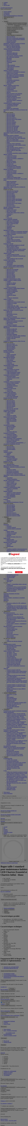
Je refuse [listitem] (10, 572)
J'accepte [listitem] (19, 572)
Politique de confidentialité (14, 563)
